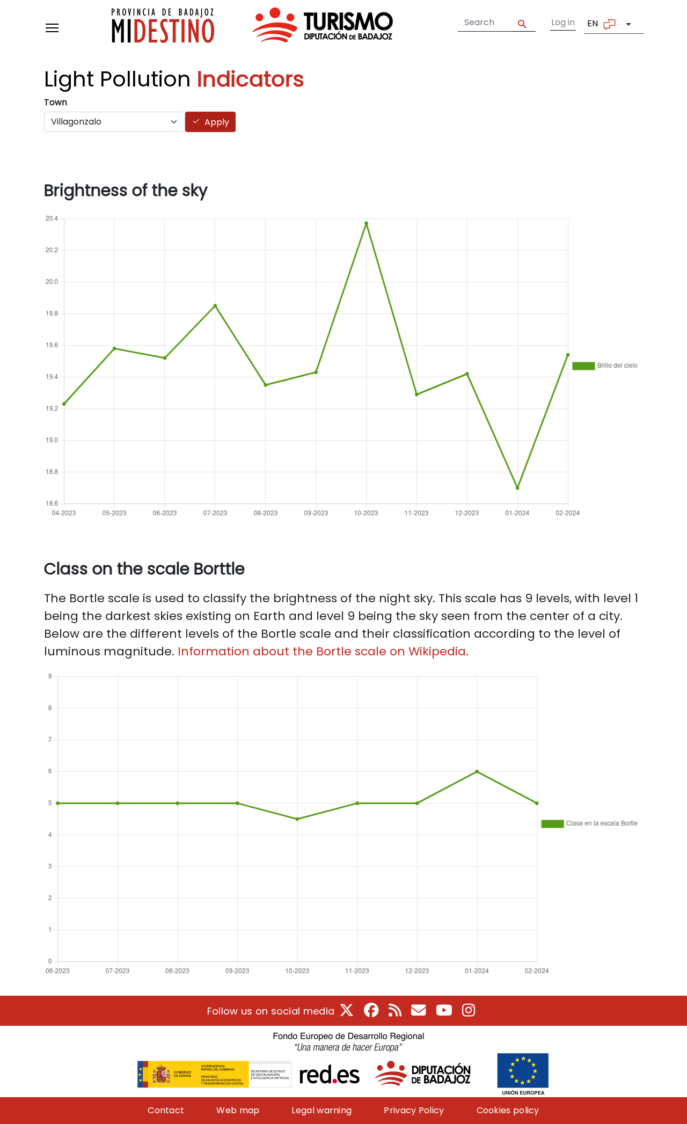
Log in (563, 22)
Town (55, 102)
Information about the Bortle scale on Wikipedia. (323, 651)
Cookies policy (508, 1110)
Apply (523, 22)
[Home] (252, 27)
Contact (166, 1110)
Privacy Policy (414, 1110)
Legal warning (321, 1110)
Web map (237, 1110)
